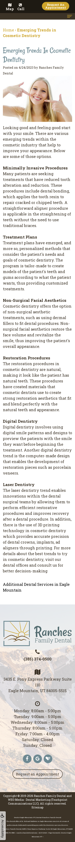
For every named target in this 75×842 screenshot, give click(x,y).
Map (10, 9)
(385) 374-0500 (38, 658)
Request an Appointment (37, 774)
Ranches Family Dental (50, 796)
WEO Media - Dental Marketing (29, 800)
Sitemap (37, 807)
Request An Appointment (55, 6)
